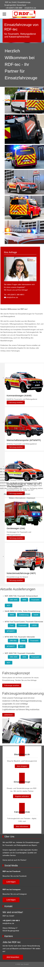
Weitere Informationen (17, 498)
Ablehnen (26, 494)
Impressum (31, 498)
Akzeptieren (9, 494)
